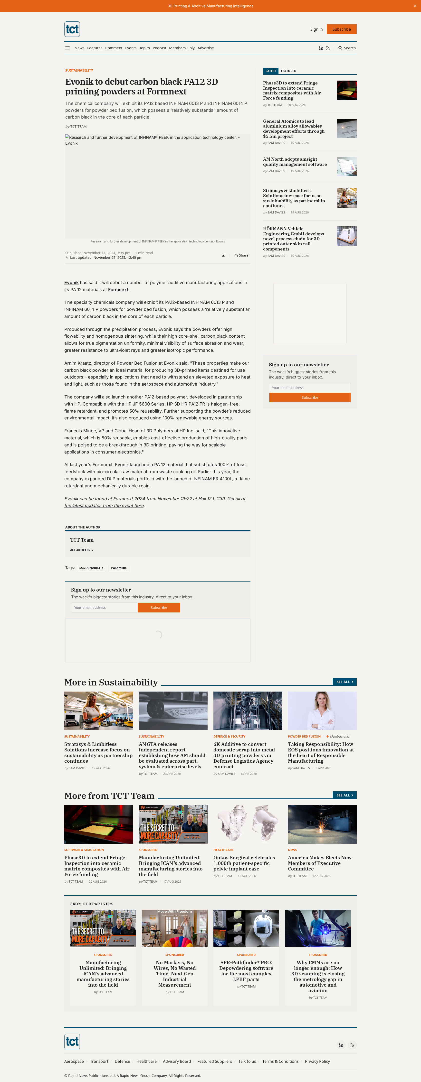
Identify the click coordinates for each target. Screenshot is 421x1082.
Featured (288, 71)
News (292, 850)
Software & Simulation (84, 850)
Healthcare (223, 850)
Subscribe (159, 607)
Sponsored (148, 850)
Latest (271, 71)
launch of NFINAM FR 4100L (202, 478)
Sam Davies (276, 142)
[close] (415, 6)
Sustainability (79, 70)
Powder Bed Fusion (304, 736)
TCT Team (78, 126)
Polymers (119, 568)
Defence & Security (229, 736)
